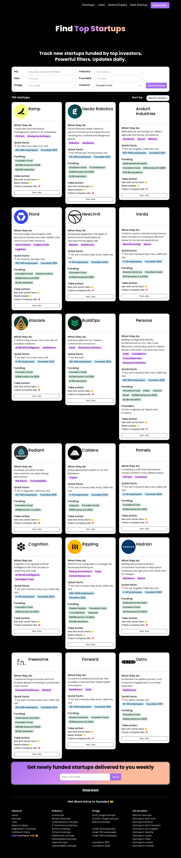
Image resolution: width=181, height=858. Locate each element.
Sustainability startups (64, 845)
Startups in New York (143, 818)
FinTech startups (61, 832)
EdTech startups (61, 828)
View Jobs (37, 192)
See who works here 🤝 (27, 179)
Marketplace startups (64, 839)
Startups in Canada (143, 845)
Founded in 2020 (101, 845)
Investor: (84, 85)
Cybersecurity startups (65, 822)
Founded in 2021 (100, 842)
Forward (90, 659)
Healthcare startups (63, 835)
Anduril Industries (146, 111)
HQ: (16, 71)
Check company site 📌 (27, 186)
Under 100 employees (104, 832)
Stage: (18, 85)
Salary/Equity (117, 5)
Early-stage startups (103, 815)
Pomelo (143, 450)
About (15, 815)
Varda (142, 214)
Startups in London (142, 842)
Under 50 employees (103, 828)
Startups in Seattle (142, 832)
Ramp (34, 109)
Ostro (141, 659)
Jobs (101, 5)
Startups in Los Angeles (145, 828)
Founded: (85, 78)
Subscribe (159, 5)
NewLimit (91, 214)
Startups (88, 5)
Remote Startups (142, 815)
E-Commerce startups (64, 825)
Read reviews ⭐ (23, 183)
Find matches (156, 85)
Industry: (85, 71)
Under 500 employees (104, 835)
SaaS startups (59, 842)
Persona (144, 320)
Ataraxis (36, 320)
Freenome (38, 659)
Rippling (90, 544)
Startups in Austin (142, 835)
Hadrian (144, 544)
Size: (17, 78)
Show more (90, 790)
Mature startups (101, 822)
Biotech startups (61, 818)
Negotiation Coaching (24, 828)
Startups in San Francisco (146, 825)
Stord (33, 214)
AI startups (58, 815)
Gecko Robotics (97, 109)
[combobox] (118, 72)
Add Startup (138, 5)
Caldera (90, 450)
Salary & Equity (20, 825)
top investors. (126, 53)
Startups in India (141, 839)
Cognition (38, 544)
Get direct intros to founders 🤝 (90, 802)
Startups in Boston (142, 822)
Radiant (36, 450)
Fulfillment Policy (21, 832)
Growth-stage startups (105, 818)
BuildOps (91, 320)
